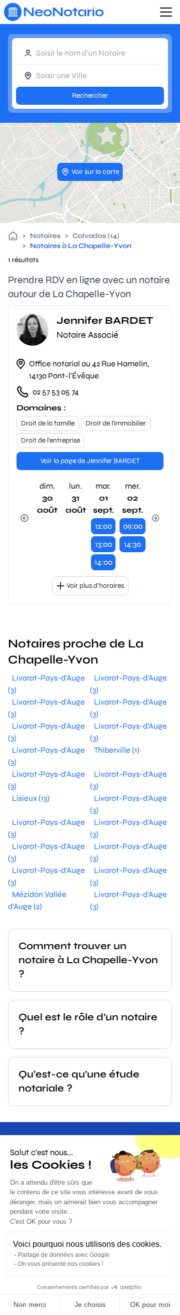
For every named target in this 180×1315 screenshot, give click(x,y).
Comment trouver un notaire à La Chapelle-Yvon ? (88, 960)
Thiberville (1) (117, 750)
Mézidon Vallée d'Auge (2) (37, 900)
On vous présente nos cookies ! (60, 1263)
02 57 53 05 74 (55, 391)
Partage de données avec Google (64, 1254)
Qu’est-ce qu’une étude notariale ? (79, 1081)
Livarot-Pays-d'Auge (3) (46, 684)
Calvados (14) (96, 236)
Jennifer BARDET (104, 320)
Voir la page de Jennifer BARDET (90, 461)
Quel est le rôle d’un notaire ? (88, 1024)
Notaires (45, 236)
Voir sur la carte (95, 171)
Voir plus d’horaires (95, 585)
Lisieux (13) (31, 798)
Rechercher (90, 95)
